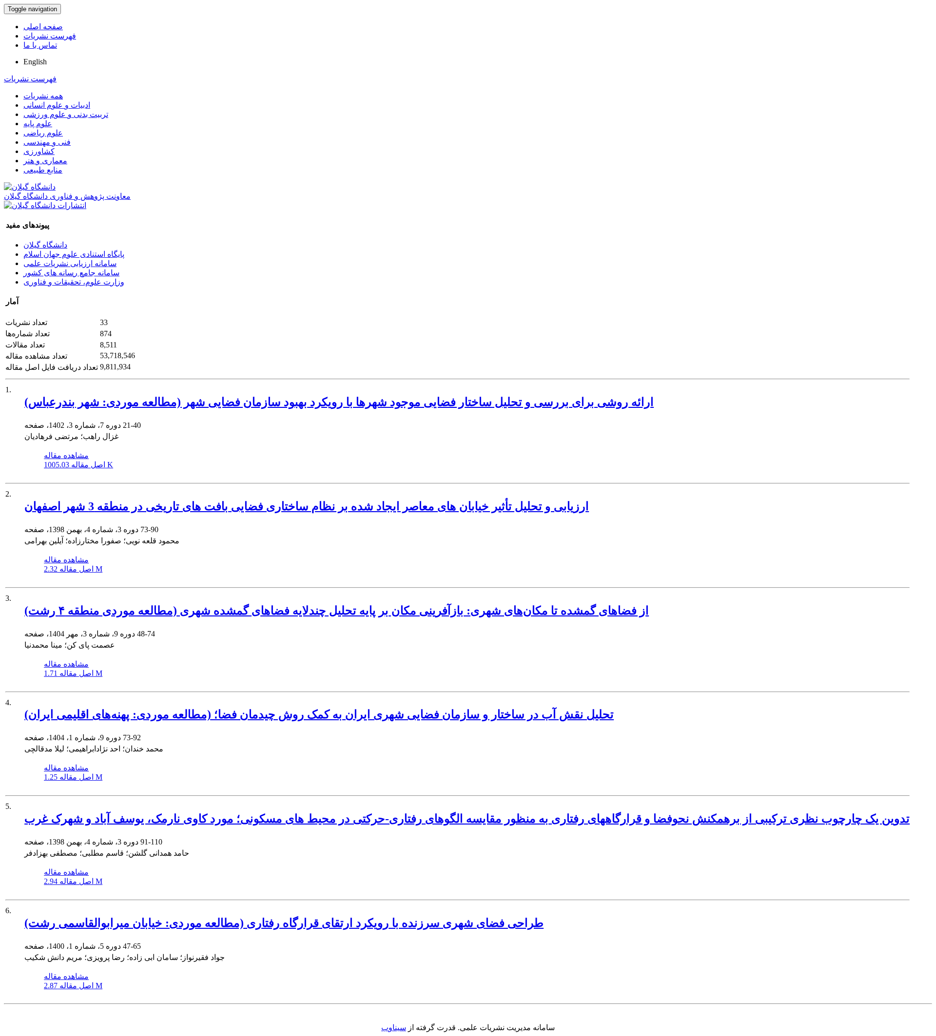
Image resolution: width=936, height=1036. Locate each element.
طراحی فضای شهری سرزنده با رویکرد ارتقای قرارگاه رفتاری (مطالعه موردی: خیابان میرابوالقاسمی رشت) (284, 923)
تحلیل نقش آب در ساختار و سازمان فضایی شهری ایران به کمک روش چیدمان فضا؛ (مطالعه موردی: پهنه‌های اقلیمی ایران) (319, 714)
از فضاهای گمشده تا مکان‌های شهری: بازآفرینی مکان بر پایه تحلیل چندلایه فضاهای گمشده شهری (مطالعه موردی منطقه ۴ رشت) (336, 610)
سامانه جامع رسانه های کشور (71, 273)
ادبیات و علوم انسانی (56, 105)
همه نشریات (43, 96)
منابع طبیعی (42, 170)
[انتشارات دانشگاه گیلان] (45, 205)
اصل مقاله (78, 464)
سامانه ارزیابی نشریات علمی (70, 263)
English (35, 62)
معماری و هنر (45, 160)
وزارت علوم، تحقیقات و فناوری (73, 282)
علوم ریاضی (43, 133)
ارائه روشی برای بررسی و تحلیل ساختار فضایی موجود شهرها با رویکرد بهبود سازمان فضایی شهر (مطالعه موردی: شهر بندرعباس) (339, 402)
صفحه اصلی (43, 26)
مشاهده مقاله (66, 455)
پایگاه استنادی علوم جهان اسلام (73, 254)
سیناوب (393, 1027)
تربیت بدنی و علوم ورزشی (65, 114)
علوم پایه (37, 123)
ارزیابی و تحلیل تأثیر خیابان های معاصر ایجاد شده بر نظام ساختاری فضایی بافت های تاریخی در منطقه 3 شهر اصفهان (306, 506)
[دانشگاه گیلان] (30, 187)
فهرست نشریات (49, 36)
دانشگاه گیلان (45, 245)
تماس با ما (40, 45)
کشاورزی (39, 151)
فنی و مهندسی (47, 142)
